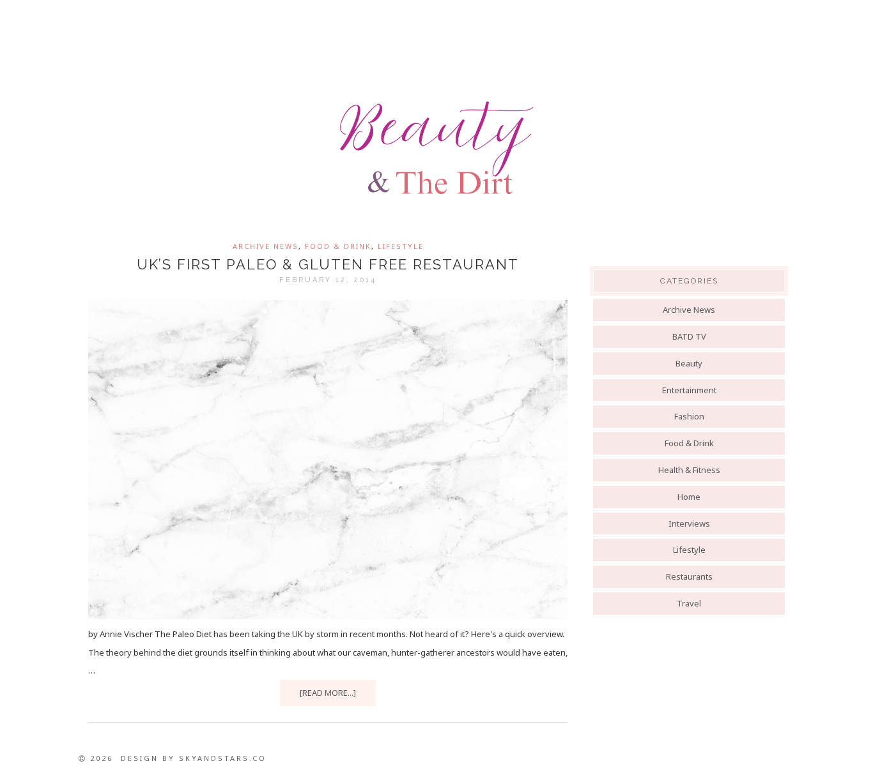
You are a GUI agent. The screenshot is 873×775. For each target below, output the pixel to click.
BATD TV (689, 336)
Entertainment (689, 390)
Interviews (689, 523)
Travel (689, 603)
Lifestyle (401, 246)
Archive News (265, 246)
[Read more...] (328, 692)
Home (688, 496)
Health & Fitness (689, 470)
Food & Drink (338, 246)
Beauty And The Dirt (436, 148)
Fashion (689, 416)
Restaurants (689, 576)
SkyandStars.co (223, 758)
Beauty (689, 363)
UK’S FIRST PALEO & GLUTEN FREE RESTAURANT (328, 264)
